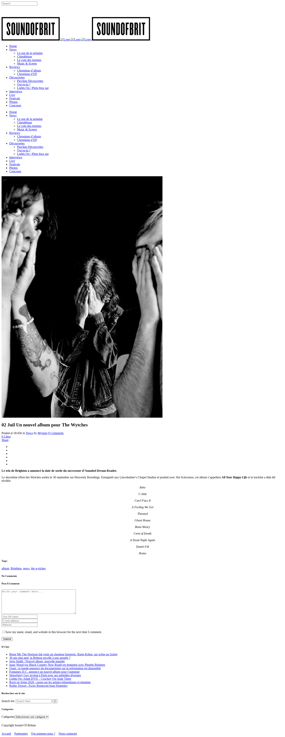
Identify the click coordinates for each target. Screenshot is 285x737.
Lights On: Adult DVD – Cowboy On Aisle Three (40, 678)
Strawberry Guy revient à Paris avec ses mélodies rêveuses (45, 675)
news (26, 568)
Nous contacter (68, 733)
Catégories (8, 716)
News (29, 433)
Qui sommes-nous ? (43, 733)
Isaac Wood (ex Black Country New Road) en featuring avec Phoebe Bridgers (57, 664)
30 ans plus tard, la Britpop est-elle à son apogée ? (39, 657)
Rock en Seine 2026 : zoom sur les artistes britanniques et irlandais (50, 682)
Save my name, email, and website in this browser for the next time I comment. (53, 632)
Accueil (6, 733)
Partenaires (21, 733)
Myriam (42, 433)
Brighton (16, 568)
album (5, 568)
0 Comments (56, 433)
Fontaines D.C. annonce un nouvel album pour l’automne (44, 671)
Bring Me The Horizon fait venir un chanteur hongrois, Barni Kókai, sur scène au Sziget (63, 654)
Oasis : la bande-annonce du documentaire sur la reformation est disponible (55, 668)
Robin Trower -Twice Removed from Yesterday (38, 685)
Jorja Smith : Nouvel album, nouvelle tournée (37, 661)
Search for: (8, 701)
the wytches (38, 568)
